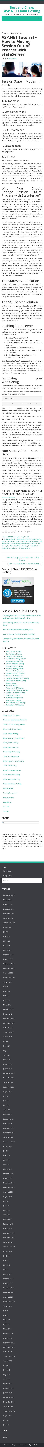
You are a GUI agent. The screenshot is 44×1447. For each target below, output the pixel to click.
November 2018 (8, 1187)
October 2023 (8, 918)
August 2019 (7, 1146)
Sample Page (7, 876)
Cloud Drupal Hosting (10, 734)
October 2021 (8, 1028)
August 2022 (7, 982)
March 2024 (7, 900)
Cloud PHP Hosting (9, 765)
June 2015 (6, 1370)
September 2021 (9, 1032)
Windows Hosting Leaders (15, 671)
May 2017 (6, 1265)
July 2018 (6, 1201)
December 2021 (8, 1019)
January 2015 (7, 1393)
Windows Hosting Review (14, 676)
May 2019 (6, 1160)
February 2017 (8, 1279)
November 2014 (8, 1402)
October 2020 (8, 1082)
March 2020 (7, 1114)
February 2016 (8, 1333)
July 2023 (6, 932)
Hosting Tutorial (24, 537)
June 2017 (6, 1260)
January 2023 (7, 959)
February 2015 (8, 1388)
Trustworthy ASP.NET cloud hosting (18, 548)
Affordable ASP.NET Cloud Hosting (15, 539)
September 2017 (9, 1247)
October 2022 (8, 973)
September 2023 (9, 923)
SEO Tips (6, 807)
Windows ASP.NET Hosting (15, 673)
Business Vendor (11, 685)
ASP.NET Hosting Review (14, 698)
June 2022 (6, 991)
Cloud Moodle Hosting (11, 756)
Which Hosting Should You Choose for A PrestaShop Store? (21, 624)
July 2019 (6, 1151)
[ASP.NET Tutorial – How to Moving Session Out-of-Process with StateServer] (22, 70)
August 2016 (7, 1306)
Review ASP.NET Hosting (14, 666)
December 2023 (8, 909)
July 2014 (6, 1420)
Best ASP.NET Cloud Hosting (10, 541)
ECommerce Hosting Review (16, 659)
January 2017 (7, 1283)
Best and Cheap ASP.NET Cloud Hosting (22, 9)
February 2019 (8, 1174)
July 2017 (6, 1256)
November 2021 (8, 1023)
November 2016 (8, 1292)
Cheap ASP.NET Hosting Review (17, 690)
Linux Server (7, 802)
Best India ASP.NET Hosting (15, 703)
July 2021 (6, 1041)
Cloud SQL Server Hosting (12, 770)
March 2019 (7, 1169)
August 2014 (7, 1416)
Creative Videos (11, 683)
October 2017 (8, 1242)
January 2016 (7, 1338)
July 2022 (6, 987)
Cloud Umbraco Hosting (11, 775)
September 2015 (9, 1356)
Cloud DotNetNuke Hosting (12, 729)
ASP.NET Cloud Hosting (33, 539)
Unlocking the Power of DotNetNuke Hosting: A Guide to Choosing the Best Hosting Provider (22, 617)
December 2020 (8, 1073)
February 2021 (8, 1064)
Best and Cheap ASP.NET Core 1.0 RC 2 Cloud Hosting (22, 559)
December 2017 (8, 1233)
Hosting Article (8, 788)
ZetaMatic (34, 1445)
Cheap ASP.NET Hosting (14, 656)
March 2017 (7, 1274)
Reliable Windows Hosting (15, 664)
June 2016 (6, 1315)
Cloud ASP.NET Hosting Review (14, 724)
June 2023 (6, 936)
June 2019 (6, 1155)
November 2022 (8, 968)
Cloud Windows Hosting (11, 779)
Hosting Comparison (10, 793)
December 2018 (8, 1183)
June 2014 (6, 1425)
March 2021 (7, 1060)
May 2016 (6, 1320)
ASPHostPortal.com (9, 497)
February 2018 (8, 1224)
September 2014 (9, 1411)
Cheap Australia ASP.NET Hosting (17, 678)
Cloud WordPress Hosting (12, 784)
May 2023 (6, 941)
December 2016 (8, 1288)
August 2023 (7, 927)
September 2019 (9, 1142)
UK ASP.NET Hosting (13, 695)
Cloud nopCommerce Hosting (13, 761)
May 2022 (6, 996)
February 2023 (8, 955)
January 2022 (7, 1014)
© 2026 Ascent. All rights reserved (12, 1445)
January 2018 (7, 1229)
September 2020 (9, 1087)
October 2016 (8, 1297)
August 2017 (7, 1251)
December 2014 (8, 1397)
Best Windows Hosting (14, 654)
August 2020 (7, 1092)
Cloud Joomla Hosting (10, 743)
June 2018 (6, 1206)
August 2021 (7, 1037)
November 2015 (8, 1347)
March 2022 (7, 1005)
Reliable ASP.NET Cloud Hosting (17, 546)
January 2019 (7, 1178)
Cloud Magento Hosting (11, 752)
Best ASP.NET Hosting (13, 651)
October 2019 (8, 1137)
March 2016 (7, 1329)
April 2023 (6, 945)
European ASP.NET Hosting (15, 693)
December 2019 (8, 1128)
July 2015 (6, 1365)
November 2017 (8, 1238)
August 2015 (7, 1361)
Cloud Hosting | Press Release (13, 738)
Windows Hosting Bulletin (14, 669)
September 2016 (9, 1301)
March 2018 (7, 1219)
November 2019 (8, 1133)
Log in (5, 1437)
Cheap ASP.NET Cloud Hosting (29, 541)
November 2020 (8, 1078)
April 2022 (6, 1000)
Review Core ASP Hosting (14, 705)
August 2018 (7, 1197)
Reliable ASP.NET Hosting (14, 688)
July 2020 (6, 1096)
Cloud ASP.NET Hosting (10, 537)
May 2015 (6, 1375)
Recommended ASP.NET (14, 661)
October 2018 (8, 1192)
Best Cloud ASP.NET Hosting (16, 681)
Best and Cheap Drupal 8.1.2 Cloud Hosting (25, 564)
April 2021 (6, 1055)
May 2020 (6, 1105)
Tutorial (6, 811)
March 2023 (7, 950)
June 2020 (6, 1101)
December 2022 (8, 964)
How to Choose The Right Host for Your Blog (19, 634)
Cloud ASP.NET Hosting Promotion (15, 720)
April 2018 (6, 1215)
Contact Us (7, 871)
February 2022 (8, 1009)
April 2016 (6, 1324)
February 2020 (8, 1119)
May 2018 (6, 1210)
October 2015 (8, 1352)
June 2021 (6, 1046)
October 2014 (8, 1407)
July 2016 (6, 1311)
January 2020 (7, 1123)
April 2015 (6, 1379)
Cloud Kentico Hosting (11, 747)
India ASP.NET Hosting (13, 700)
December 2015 (8, 1343)
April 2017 (6, 1270)
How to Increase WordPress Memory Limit (18, 629)
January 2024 (7, 904)
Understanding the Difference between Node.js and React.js (21, 640)
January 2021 (7, 1069)
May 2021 (6, 1051)
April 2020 (6, 1110)
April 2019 (6, 1165)
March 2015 (7, 1384)
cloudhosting (12, 59)
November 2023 (8, 914)
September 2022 (9, 977)
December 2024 (8, 895)
